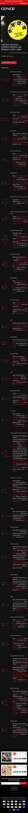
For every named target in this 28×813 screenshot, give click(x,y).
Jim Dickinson (22, 216)
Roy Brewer (17, 236)
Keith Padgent (17, 117)
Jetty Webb (16, 345)
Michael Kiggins (22, 303)
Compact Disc (8, 56)
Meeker (20, 404)
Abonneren (23, 783)
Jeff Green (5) (18, 552)
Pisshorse (7, 399)
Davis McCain (24, 118)
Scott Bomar (20, 620)
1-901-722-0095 (14, 792)
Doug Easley (20, 95)
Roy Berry (16, 155)
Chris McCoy (20, 402)
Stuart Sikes (21, 120)
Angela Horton (17, 304)
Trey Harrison (23, 166)
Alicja (6, 605)
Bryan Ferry (16, 105)
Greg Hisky (16, 245)
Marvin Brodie (21, 271)
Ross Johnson (17, 665)
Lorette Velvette (18, 103)
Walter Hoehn (21, 465)
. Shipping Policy (13, 799)
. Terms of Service (22, 799)
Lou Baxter (22, 247)
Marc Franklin (17, 467)
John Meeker (17, 395)
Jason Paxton (22, 311)
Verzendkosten (4, 52)
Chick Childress (18, 223)
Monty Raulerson (19, 262)
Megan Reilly (19, 365)
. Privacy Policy (23, 797)
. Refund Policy (5, 799)
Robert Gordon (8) (6, 219)
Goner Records (15, 797)
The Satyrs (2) (6, 287)
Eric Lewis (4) (22, 238)
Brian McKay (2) (17, 325)
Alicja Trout (21, 608)
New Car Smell (5, 491)
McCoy (15, 404)
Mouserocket (8, 516)
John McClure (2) (22, 154)
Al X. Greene (16, 649)
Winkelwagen (24, 3)
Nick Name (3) (21, 462)
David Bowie (19, 85)
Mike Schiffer (23, 235)
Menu (4, 3)
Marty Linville (17, 399)
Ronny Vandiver (21, 115)
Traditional (17, 502)
